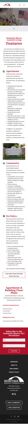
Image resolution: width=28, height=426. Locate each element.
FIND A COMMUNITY (14, 403)
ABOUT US (14, 365)
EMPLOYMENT (14, 368)
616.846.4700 (14, 390)
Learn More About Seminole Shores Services (14, 275)
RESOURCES (14, 361)
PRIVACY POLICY (14, 372)
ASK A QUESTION (14, 407)
